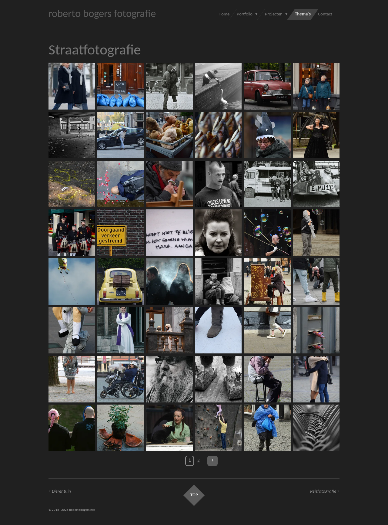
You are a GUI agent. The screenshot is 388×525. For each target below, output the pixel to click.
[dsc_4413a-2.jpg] (218, 281)
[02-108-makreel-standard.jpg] (218, 135)
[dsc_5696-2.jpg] (71, 330)
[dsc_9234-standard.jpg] (267, 86)
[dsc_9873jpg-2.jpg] (316, 379)
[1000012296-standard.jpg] (71, 135)
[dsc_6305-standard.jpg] (71, 379)
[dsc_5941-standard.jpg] (169, 427)
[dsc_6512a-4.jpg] (120, 135)
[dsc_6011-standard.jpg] (169, 330)
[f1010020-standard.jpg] (316, 183)
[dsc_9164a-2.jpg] (169, 379)
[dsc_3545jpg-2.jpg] (71, 232)
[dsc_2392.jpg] (218, 427)
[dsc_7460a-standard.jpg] (71, 427)
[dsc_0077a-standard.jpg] (169, 135)
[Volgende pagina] (212, 461)
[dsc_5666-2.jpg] (316, 281)
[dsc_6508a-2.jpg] (120, 379)
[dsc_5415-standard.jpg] (169, 281)
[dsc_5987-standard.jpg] (169, 183)
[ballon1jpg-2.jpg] (71, 281)
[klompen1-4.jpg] (218, 379)
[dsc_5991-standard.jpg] (218, 232)
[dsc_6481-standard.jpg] (267, 135)
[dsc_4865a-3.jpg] (120, 183)
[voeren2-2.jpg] (218, 86)
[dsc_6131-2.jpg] (218, 330)
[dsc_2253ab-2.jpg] (71, 86)
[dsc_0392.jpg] (316, 86)
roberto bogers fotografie (102, 14)
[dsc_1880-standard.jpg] (316, 232)
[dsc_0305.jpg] (267, 427)
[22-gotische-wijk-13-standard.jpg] (120, 427)
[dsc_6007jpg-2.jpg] (120, 330)
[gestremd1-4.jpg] (120, 232)
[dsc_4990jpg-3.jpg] (267, 281)
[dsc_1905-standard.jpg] (316, 135)
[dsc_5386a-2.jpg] (120, 86)
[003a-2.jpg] (169, 86)
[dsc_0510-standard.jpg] (267, 330)
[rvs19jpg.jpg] (169, 232)
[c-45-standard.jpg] (71, 183)
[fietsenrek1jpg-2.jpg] (316, 427)
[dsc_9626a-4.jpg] (267, 379)
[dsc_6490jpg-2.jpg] (316, 330)
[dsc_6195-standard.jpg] (267, 232)
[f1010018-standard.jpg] (267, 183)
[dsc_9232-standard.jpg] (120, 281)
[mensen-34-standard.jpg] (218, 183)
